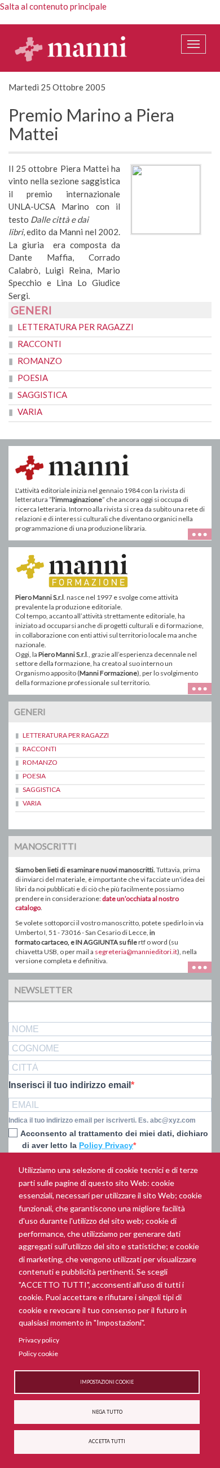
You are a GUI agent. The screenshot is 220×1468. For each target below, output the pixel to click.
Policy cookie (38, 1353)
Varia (29, 411)
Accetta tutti (107, 1441)
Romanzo (39, 361)
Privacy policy (39, 1340)
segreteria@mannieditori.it (136, 951)
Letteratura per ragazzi (75, 327)
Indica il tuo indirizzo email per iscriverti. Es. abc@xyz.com (102, 1120)
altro (204, 687)
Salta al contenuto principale (53, 6)
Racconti (39, 344)
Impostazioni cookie (107, 1382)
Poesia (32, 378)
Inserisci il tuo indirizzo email (69, 1085)
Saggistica (42, 394)
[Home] (71, 48)
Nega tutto (107, 1412)
